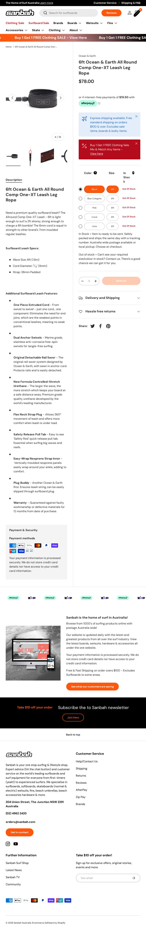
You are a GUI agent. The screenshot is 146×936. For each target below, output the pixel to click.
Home (9, 47)
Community (13, 884)
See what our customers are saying (92, 686)
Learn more (46, 2)
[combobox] (68, 13)
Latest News (14, 870)
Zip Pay (80, 797)
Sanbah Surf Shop (17, 863)
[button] (137, 13)
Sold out (121, 280)
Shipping (81, 768)
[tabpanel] (36, 351)
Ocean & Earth (87, 55)
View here (96, 153)
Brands (58, 23)
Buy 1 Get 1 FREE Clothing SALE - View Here (46, 37)
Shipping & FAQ (130, 2)
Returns (81, 775)
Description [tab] (14, 180)
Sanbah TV (13, 877)
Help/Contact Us (87, 761)
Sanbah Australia (22, 922)
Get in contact (19, 832)
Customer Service (105, 2)
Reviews (111, 12)
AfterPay (81, 790)
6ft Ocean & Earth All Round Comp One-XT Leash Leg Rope (36, 47)
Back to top (73, 734)
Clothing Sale (15, 23)
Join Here (73, 717)
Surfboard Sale (38, 23)
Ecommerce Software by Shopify (48, 922)
